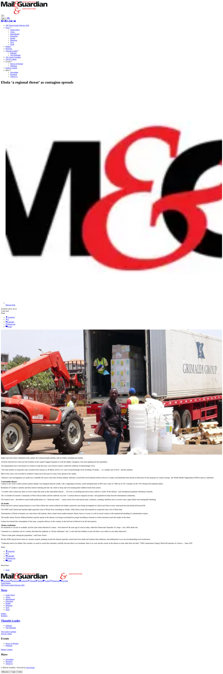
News (4, 590)
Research (9, 661)
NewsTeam (30, 668)
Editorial (9, 626)
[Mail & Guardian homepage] (111, 8)
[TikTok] (9, 21)
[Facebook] (2, 21)
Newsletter (9, 659)
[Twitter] (11, 21)
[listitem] (5, 581)
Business (4, 616)
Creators (7, 583)
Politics (3, 614)
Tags (2, 583)
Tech (7, 608)
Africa (8, 597)
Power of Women (12, 643)
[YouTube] (15, 21)
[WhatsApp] (13, 21)
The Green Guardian (8, 632)
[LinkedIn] (6, 21)
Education (9, 601)
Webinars (9, 646)
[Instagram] (4, 21)
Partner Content (6, 650)
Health (8, 603)
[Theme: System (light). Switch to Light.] (4, 19)
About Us (9, 664)
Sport (8, 610)
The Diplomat (11, 628)
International (10, 599)
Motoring (9, 605)
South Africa (10, 595)
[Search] (8, 19)
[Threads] (7, 21)
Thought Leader (10, 620)
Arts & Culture (6, 634)
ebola (8, 570)
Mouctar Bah (10, 305)
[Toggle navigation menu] (2, 16)
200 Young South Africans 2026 (13, 585)
